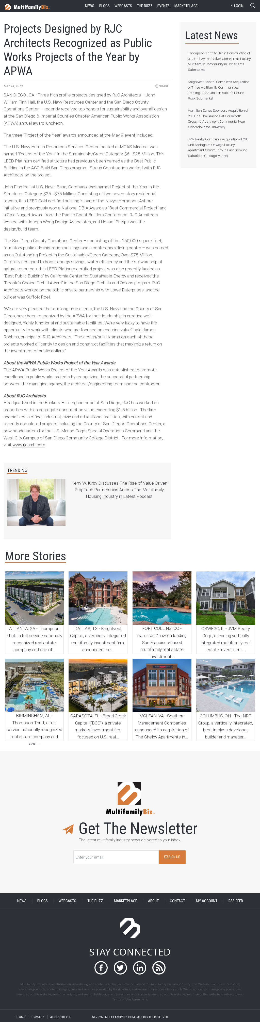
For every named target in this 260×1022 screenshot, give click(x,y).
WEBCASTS (67, 901)
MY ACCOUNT (206, 901)
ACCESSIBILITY (60, 1017)
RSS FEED (236, 901)
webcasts (123, 6)
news (89, 6)
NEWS (21, 901)
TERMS (20, 1017)
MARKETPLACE (125, 901)
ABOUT (153, 901)
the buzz (145, 6)
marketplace (186, 6)
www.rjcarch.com (28, 444)
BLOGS (42, 901)
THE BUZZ (95, 901)
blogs (104, 6)
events (163, 6)
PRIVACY (37, 1017)
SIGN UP (174, 857)
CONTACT (177, 901)
